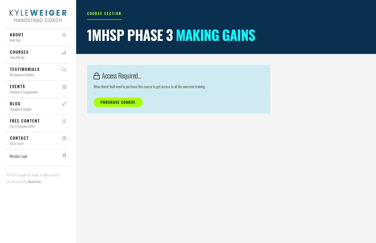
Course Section (104, 13)
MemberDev (35, 182)
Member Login (18, 156)
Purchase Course (118, 102)
